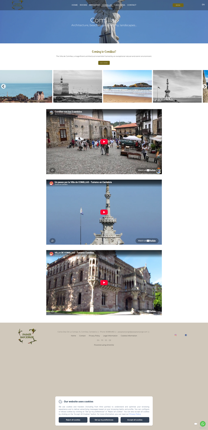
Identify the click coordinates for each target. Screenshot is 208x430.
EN (98, 340)
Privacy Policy (94, 336)
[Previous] (3, 86)
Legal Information (110, 336)
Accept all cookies (134, 420)
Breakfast (94, 5)
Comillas (107, 5)
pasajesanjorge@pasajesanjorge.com (133, 332)
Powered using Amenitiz (104, 345)
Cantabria (119, 5)
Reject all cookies (73, 420)
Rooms (83, 5)
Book (178, 5)
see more (104, 63)
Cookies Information (129, 336)
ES (106, 340)
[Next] (204, 86)
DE (110, 340)
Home (75, 5)
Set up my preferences (104, 420)
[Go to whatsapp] (203, 424)
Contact (131, 5)
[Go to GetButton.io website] (202, 427)
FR (102, 340)
